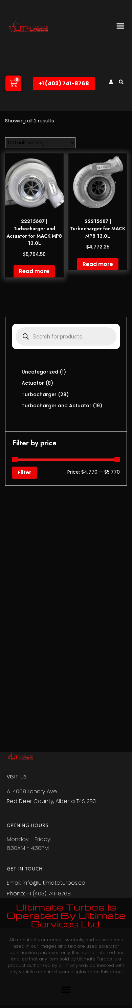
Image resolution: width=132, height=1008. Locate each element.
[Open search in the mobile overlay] (66, 336)
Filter (24, 472)
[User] (111, 82)
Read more (34, 271)
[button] (120, 25)
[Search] (121, 82)
